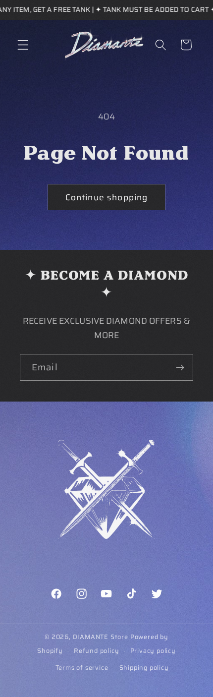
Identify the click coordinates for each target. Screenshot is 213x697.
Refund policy (96, 651)
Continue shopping (106, 197)
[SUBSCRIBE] (180, 367)
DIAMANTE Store (100, 637)
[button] (23, 45)
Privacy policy (153, 651)
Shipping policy (144, 668)
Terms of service (81, 668)
